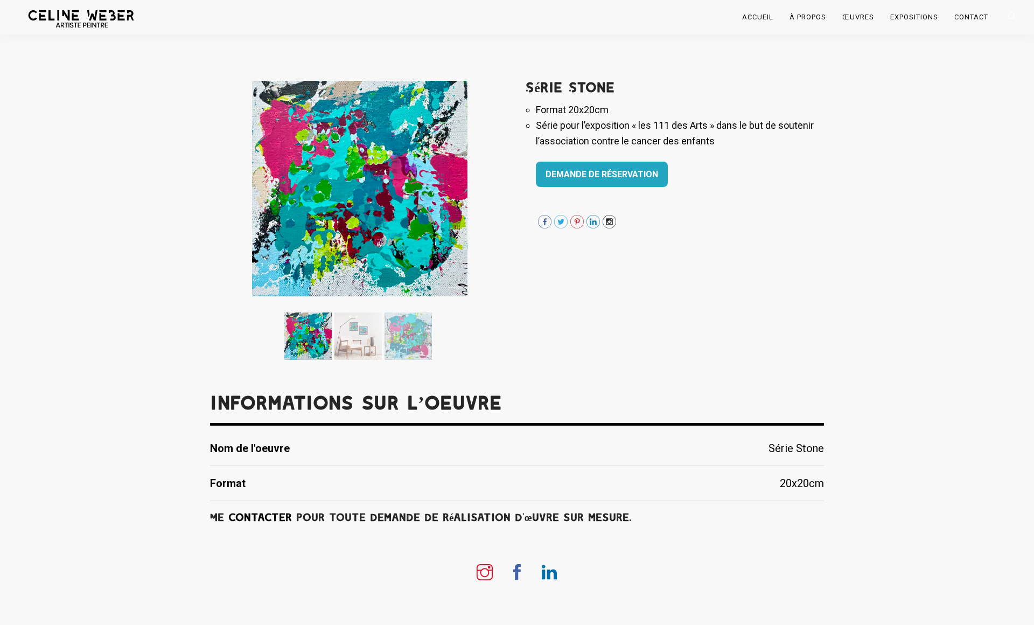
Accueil (757, 17)
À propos (808, 17)
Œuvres (858, 17)
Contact (971, 17)
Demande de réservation (602, 174)
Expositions (914, 17)
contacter (260, 517)
